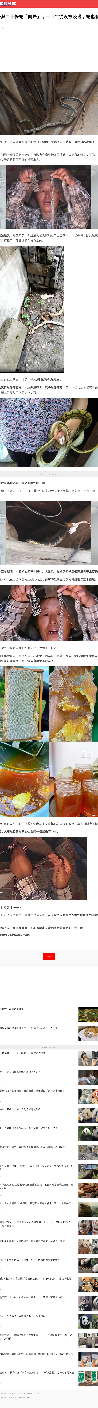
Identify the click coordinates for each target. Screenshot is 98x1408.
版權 (28, 1397)
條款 (20, 1397)
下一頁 (49, 956)
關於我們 (4, 1397)
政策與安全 (13, 1397)
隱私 (24, 1397)
